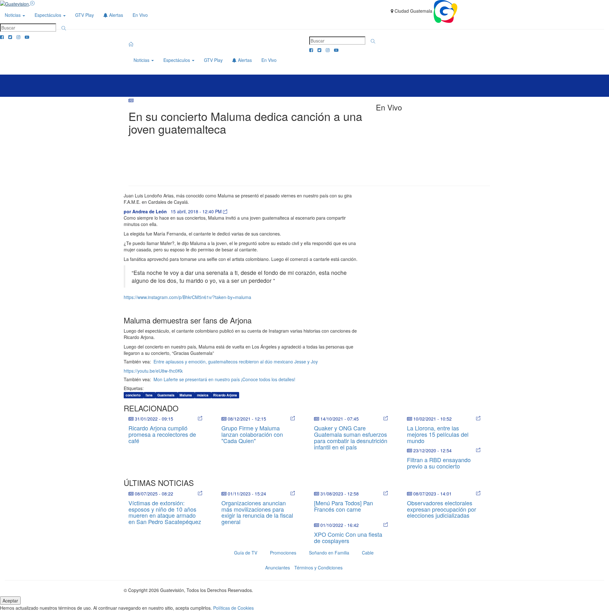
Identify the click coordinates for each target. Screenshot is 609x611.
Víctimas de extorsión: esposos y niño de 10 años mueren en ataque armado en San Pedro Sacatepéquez (164, 512)
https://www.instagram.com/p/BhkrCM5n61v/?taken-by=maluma (187, 297)
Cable (368, 552)
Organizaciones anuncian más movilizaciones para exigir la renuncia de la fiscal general (257, 512)
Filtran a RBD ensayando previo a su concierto (439, 462)
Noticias (13, 15)
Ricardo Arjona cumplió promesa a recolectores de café (162, 434)
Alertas (115, 15)
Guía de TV (245, 552)
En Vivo (140, 15)
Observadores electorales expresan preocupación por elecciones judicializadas (441, 509)
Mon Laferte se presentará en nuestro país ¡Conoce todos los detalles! (224, 379)
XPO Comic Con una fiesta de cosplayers (348, 537)
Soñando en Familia (329, 552)
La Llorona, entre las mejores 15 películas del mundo (437, 434)
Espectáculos (48, 15)
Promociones (283, 552)
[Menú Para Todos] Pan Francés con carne (343, 506)
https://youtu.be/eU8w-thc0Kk (153, 371)
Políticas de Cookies (233, 608)
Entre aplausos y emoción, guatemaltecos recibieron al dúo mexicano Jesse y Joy (236, 361)
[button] (63, 28)
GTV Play (84, 15)
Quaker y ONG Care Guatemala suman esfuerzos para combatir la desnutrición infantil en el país (350, 437)
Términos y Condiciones (318, 567)
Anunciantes (277, 567)
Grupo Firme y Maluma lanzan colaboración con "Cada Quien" (252, 434)
